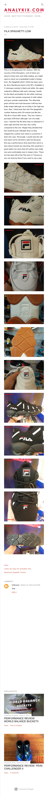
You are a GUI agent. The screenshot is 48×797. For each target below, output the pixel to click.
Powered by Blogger (26, 789)
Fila (18, 569)
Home (7, 16)
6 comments (14, 773)
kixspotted (23, 569)
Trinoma (23, 572)
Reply (14, 592)
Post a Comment (16, 725)
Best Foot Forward (22, 16)
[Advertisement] (24, 660)
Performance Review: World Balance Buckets (21, 720)
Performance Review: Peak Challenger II (23, 767)
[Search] (42, 4)
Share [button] (6, 565)
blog (14, 569)
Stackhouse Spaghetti (11, 572)
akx (11, 569)
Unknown (15, 585)
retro (29, 569)
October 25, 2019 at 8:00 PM (30, 585)
